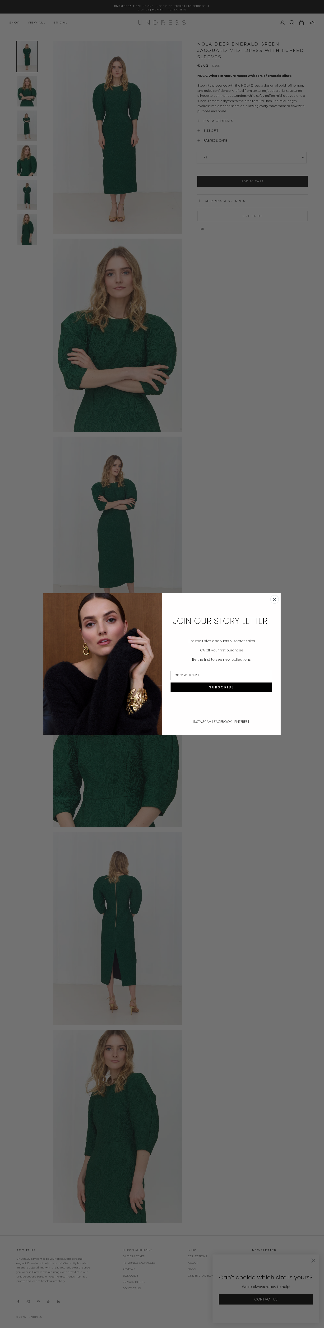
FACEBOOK (223, 721)
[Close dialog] (274, 599)
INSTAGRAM (202, 721)
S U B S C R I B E (221, 687)
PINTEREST (241, 721)
